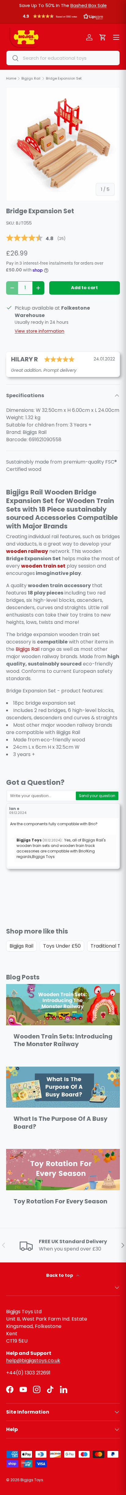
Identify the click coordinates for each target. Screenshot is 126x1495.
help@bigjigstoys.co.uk (33, 1360)
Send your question (97, 795)
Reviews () (35, 238)
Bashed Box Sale (88, 5)
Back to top (60, 1275)
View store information (39, 331)
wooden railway (27, 551)
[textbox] (41, 796)
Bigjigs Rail (27, 649)
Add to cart (84, 288)
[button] (63, 18)
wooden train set (43, 565)
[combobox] (63, 58)
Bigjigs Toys (31, 1479)
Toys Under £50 (62, 945)
